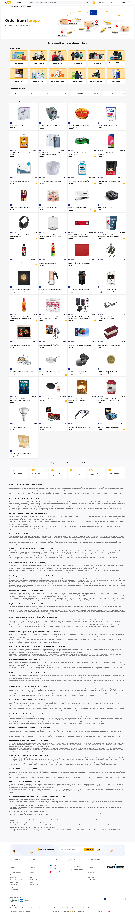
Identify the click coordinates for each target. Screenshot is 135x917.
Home (11, 6)
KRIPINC (35, 287)
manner (65, 205)
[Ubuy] (8, 2)
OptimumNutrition (121, 177)
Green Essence (34, 451)
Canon (123, 396)
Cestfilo (65, 314)
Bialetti (65, 287)
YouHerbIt (122, 369)
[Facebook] (104, 911)
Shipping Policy (14, 882)
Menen (89, 870)
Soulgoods (93, 123)
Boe (89, 875)
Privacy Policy (66, 911)
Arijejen (89, 865)
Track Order (13, 877)
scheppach (51, 93)
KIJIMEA (35, 177)
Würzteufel (122, 287)
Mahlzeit (123, 341)
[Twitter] (112, 911)
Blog (31, 875)
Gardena (93, 287)
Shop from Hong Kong (44, 907)
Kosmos (94, 396)
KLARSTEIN (35, 341)
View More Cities (92, 879)
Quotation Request (15, 870)
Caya (36, 123)
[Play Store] (120, 867)
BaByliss (94, 205)
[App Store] (111, 867)
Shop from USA (13, 907)
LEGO (65, 423)
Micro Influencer (14, 884)
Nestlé (123, 123)
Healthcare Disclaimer (16, 892)
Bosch (123, 259)
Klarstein (35, 93)
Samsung (122, 150)
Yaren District (91, 872)
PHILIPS (35, 423)
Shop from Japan (32, 907)
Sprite (94, 150)
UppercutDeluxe (33, 259)
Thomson (93, 341)
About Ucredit (33, 879)
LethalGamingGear (92, 259)
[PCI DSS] (13, 900)
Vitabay (67, 93)
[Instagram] (106, 911)
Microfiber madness (99, 93)
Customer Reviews (34, 870)
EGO (124, 205)
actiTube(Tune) (63, 123)
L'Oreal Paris (34, 314)
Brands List (32, 867)
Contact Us (13, 867)
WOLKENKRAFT (63, 150)
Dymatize (122, 232)
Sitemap (12, 875)
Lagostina (64, 369)
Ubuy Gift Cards (34, 884)
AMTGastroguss (63, 396)
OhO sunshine (92, 423)
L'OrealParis (34, 205)
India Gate (35, 150)
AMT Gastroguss (92, 369)
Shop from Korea (56, 907)
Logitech (35, 232)
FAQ (31, 877)
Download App (33, 865)
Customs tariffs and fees (16, 879)
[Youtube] (109, 911)
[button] (102, 2)
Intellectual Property (15, 872)
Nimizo (65, 177)
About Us (12, 865)
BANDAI (65, 341)
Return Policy (33, 872)
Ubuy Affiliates (33, 882)
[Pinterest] (114, 911)
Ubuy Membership (14, 887)
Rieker (115, 93)
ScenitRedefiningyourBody (92, 177)
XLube (65, 259)
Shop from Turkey (76, 907)
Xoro (83, 93)
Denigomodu (91, 867)
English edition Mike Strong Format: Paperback (33, 396)
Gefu (36, 369)
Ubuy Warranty (14, 889)
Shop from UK (23, 907)
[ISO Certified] (24, 900)
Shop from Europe (87, 907)
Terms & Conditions (56, 911)
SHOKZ (123, 314)
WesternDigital (92, 232)
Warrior (123, 423)
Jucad (19, 93)
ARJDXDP (94, 314)
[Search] (94, 2)
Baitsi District (91, 877)
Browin (65, 232)
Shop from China (66, 907)
